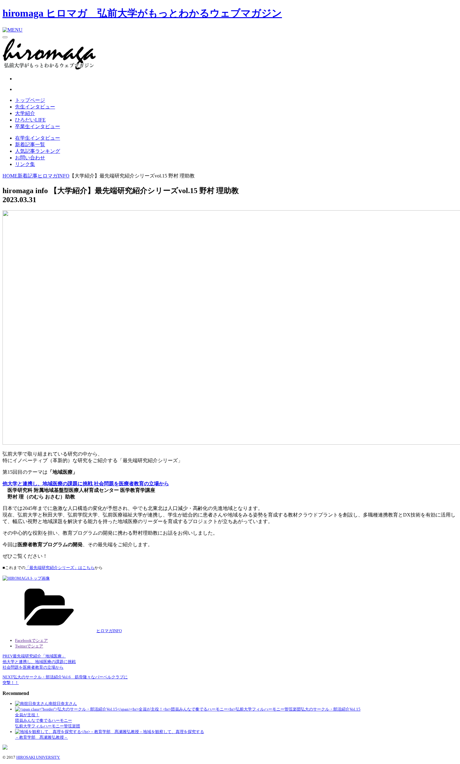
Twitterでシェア (29, 646)
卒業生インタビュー (37, 126)
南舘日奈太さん (63, 703)
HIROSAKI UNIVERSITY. (38, 757)
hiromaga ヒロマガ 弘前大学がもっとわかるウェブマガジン (142, 13)
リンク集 (25, 164)
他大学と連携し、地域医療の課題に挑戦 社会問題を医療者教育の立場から (86, 483)
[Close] (5, 37)
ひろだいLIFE (30, 119)
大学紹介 (25, 113)
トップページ (30, 100)
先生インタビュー (35, 106)
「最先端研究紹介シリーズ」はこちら (60, 567)
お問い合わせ (30, 157)
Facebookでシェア (31, 640)
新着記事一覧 (30, 144)
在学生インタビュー (37, 138)
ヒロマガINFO (109, 630)
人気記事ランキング (37, 151)
